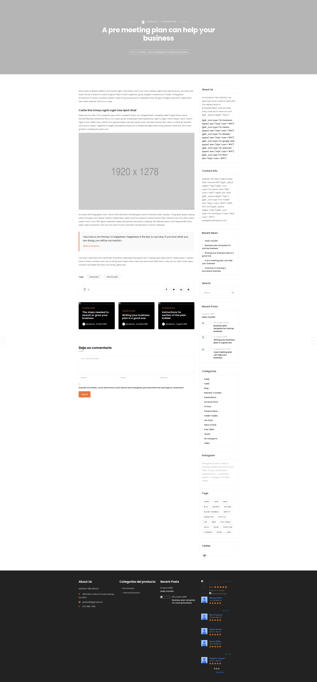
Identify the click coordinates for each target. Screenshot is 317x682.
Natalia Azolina (215, 629)
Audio (207, 383)
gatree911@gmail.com (92, 602)
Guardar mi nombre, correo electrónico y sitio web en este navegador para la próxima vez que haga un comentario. (131, 387)
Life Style (208, 420)
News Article (210, 424)
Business (216, 507)
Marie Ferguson (216, 615)
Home (132, 52)
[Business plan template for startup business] (207, 326)
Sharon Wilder (215, 641)
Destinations (210, 397)
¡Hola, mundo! (211, 240)
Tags (81, 277)
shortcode (112, 277)
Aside (206, 379)
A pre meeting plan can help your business (223, 355)
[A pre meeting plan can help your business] (207, 352)
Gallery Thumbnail (211, 512)
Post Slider (209, 429)
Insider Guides (128, 311)
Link (205, 522)
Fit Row (207, 406)
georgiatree (90, 324)
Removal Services (132, 592)
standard (208, 532)
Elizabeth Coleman (217, 658)
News (214, 522)
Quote (207, 434)
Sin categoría (210, 438)
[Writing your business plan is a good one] (207, 340)
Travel (219, 532)
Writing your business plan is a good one (224, 341)
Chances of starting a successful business (214, 269)
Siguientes (220, 672)
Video (207, 443)
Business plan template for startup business (216, 247)
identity (227, 512)
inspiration (209, 517)
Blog (206, 388)
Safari (216, 527)
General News (211, 411)
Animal (207, 502)
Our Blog (142, 52)
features (94, 277)
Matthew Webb (215, 598)
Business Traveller (213, 392)
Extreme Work (88, 308)
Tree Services (128, 588)
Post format (226, 522)
